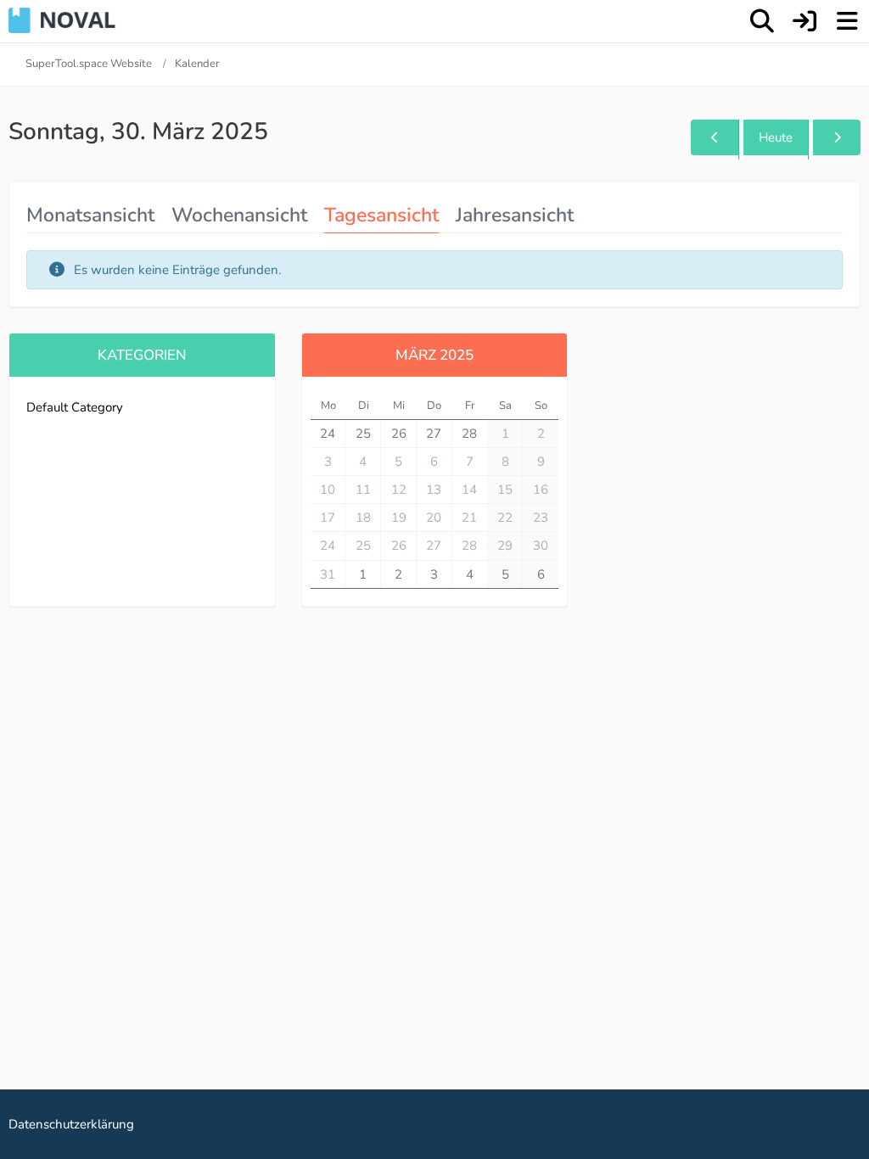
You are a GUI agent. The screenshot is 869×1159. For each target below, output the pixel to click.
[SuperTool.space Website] (62, 20)
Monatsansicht (90, 215)
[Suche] (762, 21)
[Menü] (847, 21)
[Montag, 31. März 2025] (837, 137)
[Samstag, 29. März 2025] (714, 137)
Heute (776, 137)
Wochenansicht (239, 215)
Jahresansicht (515, 215)
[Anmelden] (804, 21)
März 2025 (434, 355)
